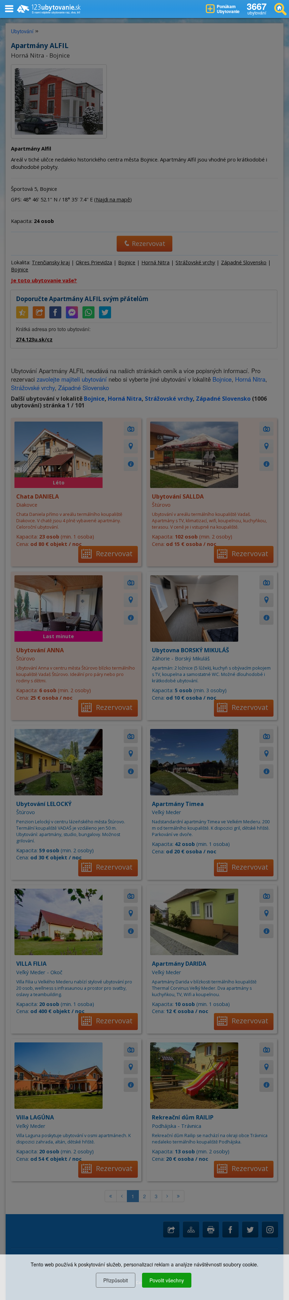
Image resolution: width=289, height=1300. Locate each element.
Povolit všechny (166, 1280)
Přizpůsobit (115, 1280)
